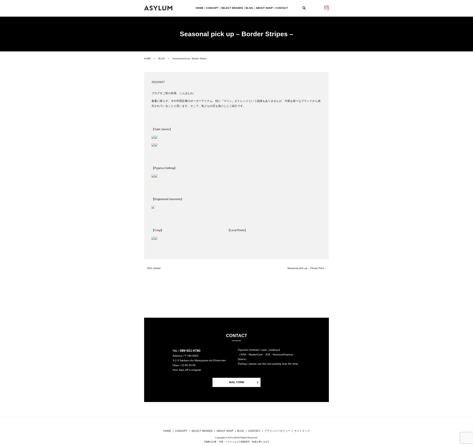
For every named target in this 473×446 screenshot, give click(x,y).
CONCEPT (212, 7)
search (306, 8)
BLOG (249, 7)
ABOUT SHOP (264, 7)
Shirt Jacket (154, 268)
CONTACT (281, 7)
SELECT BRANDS (232, 7)
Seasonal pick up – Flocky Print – (306, 268)
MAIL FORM (236, 382)
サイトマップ (302, 430)
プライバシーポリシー (277, 430)
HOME (199, 7)
